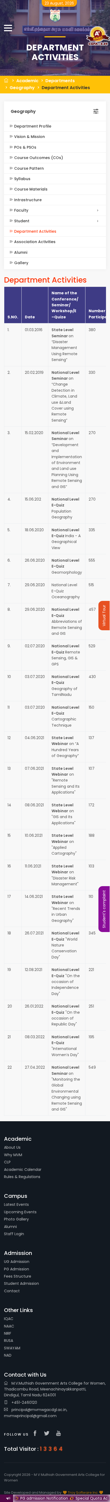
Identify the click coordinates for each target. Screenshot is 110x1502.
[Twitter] (48, 1433)
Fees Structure (17, 1276)
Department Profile (32, 126)
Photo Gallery (16, 1219)
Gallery (20, 262)
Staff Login (14, 1234)
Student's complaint (104, 909)
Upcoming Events (20, 1212)
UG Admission (16, 1261)
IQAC (8, 1318)
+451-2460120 (23, 1402)
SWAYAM (12, 1348)
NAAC (9, 1326)
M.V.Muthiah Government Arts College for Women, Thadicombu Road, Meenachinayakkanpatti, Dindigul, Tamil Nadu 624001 (55, 1389)
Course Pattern (28, 168)
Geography (22, 88)
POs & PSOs (24, 147)
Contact (12, 1291)
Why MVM (13, 1155)
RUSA (8, 1340)
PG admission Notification (36, 1498)
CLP (7, 1162)
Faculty (20, 210)
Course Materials (30, 189)
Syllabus (21, 178)
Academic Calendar (22, 1169)
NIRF (7, 1333)
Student (21, 221)
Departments (60, 81)
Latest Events (16, 1204)
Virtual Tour (104, 615)
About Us (12, 1147)
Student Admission (21, 1283)
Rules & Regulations (22, 1176)
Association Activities (34, 241)
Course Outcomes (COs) (38, 157)
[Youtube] (60, 1433)
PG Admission (16, 1269)
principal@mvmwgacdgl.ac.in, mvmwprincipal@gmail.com (35, 1412)
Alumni (20, 252)
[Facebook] (36, 1433)
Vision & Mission (29, 136)
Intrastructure (27, 200)
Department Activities (66, 88)
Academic (27, 81)
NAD (7, 1355)
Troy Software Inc (83, 1492)
